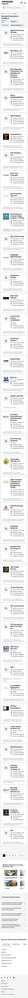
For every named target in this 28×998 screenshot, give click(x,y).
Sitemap (3, 991)
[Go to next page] (24, 855)
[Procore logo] (7, 2)
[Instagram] (10, 977)
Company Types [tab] (6, 944)
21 (21, 855)
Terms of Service (4, 986)
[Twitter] (7, 977)
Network (5, 4)
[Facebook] (4, 977)
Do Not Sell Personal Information (7, 989)
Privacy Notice (4, 983)
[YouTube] (13, 977)
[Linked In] (1, 977)
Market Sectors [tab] (16, 944)
